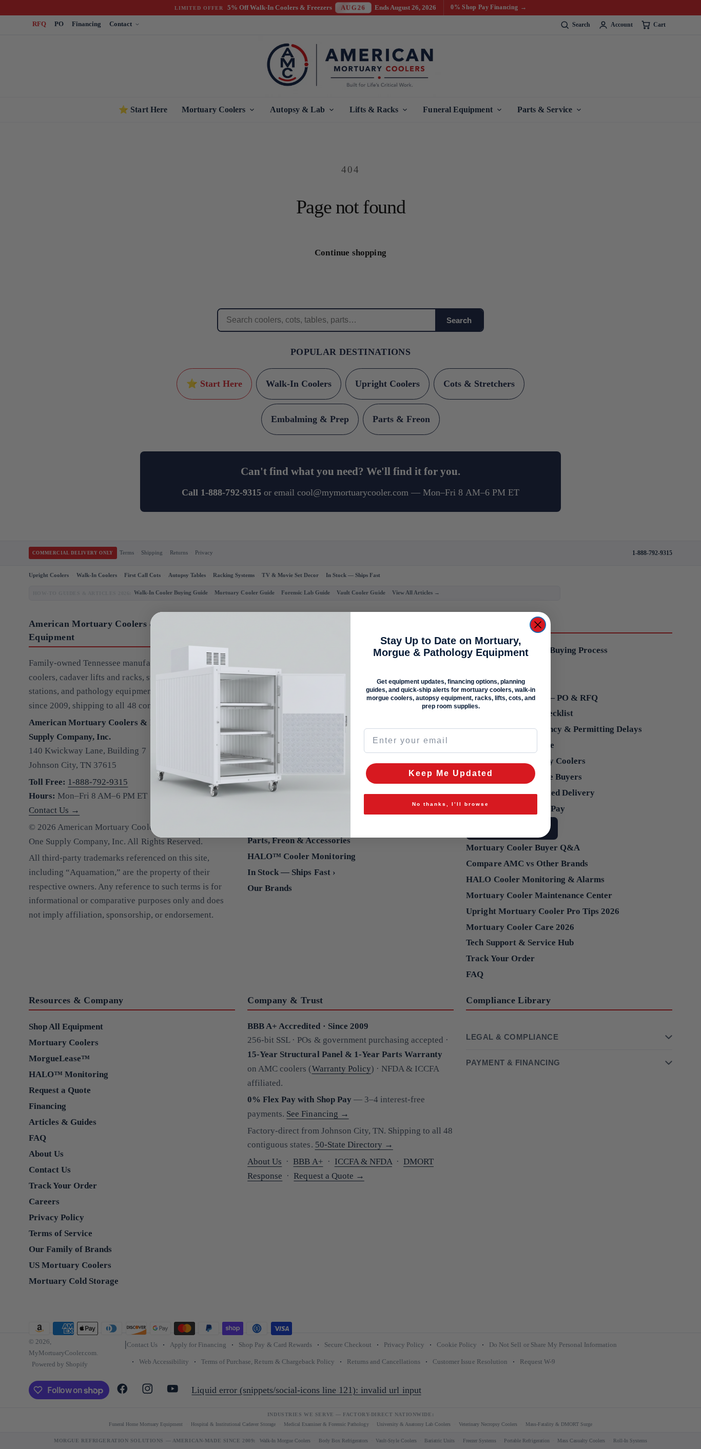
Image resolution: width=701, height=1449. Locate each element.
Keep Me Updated (450, 773)
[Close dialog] (538, 624)
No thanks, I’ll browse (450, 804)
